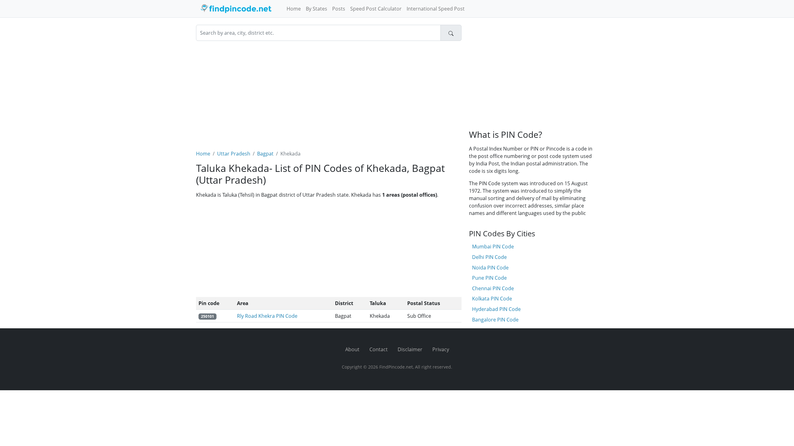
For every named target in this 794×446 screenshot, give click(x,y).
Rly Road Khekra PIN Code (267, 316)
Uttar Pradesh (233, 153)
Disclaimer (410, 349)
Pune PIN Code (489, 277)
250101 (207, 316)
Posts (338, 8)
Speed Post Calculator (376, 8)
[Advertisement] (329, 91)
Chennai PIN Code (493, 288)
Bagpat (265, 153)
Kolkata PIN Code (492, 298)
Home (294, 8)
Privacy (440, 349)
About (352, 349)
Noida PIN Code (490, 267)
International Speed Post (436, 8)
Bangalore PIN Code (495, 319)
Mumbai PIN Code (493, 246)
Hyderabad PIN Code (496, 309)
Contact (378, 349)
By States (316, 8)
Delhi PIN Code (489, 257)
